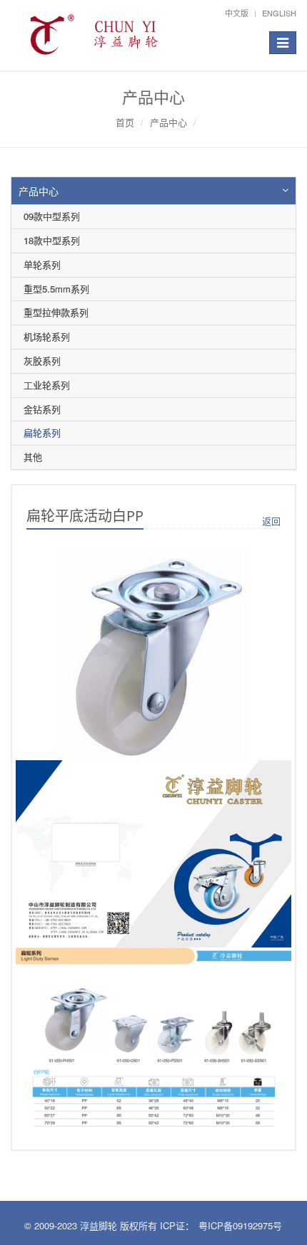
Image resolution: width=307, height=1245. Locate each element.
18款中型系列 (52, 240)
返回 (271, 520)
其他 (33, 456)
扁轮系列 (42, 432)
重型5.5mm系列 (56, 288)
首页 (125, 122)
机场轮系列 (47, 336)
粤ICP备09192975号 (240, 1225)
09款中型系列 (52, 216)
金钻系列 (42, 409)
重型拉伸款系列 (56, 312)
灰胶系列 (42, 360)
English (279, 13)
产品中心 (168, 122)
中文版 (236, 13)
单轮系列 (42, 264)
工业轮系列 (47, 385)
